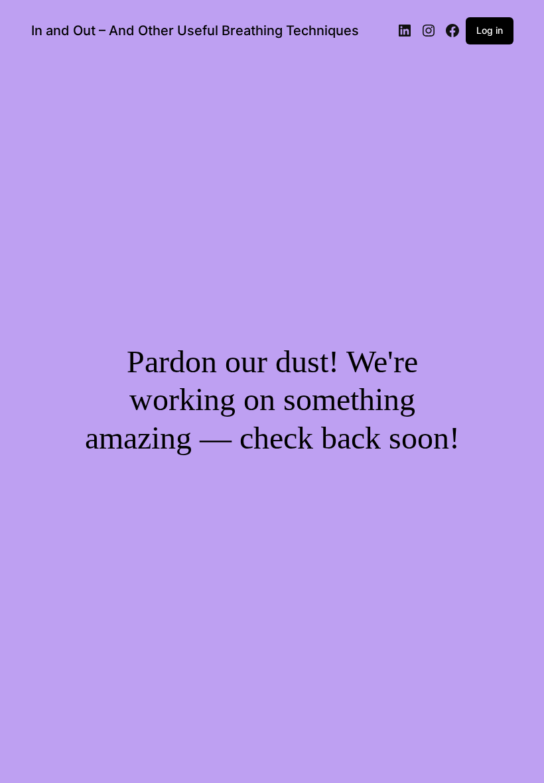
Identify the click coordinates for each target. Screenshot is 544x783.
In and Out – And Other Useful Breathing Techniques (195, 30)
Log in (489, 30)
